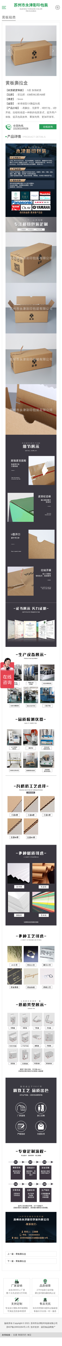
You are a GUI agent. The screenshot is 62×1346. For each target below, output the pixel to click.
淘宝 (29, 1335)
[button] (9, 51)
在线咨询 (48, 126)
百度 (15, 1335)
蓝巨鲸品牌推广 (48, 1327)
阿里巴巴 (22, 1335)
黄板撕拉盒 (21, 1254)
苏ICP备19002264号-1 (17, 1327)
